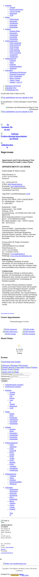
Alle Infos (25, 575)
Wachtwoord (5, 376)
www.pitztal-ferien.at (17, 186)
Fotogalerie (13, 25)
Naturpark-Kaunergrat (17, 74)
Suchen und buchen (16, 9)
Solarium (13, 64)
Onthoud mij (5, 379)
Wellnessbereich (10, 59)
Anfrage (12, 7)
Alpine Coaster (15, 80)
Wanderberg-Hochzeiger (18, 72)
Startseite (8, 5)
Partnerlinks (14, 27)
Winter (7, 17)
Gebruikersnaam (6, 374)
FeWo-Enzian (14, 47)
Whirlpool (13, 68)
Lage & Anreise (15, 11)
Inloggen (4, 381)
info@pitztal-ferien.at (15, 184)
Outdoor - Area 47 (16, 82)
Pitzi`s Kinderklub (16, 76)
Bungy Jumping (15, 78)
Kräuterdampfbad (16, 66)
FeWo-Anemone (15, 53)
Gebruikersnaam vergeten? (14, 385)
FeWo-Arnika (14, 49)
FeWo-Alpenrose (15, 43)
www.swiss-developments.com (21, 256)
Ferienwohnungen (11, 41)
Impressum (13, 13)
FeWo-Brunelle (15, 51)
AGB (11, 15)
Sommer (8, 29)
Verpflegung (14, 23)
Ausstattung (14, 55)
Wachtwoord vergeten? (13, 387)
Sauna (12, 62)
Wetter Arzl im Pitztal (19, 343)
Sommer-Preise (15, 31)
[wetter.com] (15, 575)
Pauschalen (13, 21)
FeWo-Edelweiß (15, 45)
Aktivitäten (9, 70)
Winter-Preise (14, 19)
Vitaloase (13, 60)
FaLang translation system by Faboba (7, 313)
